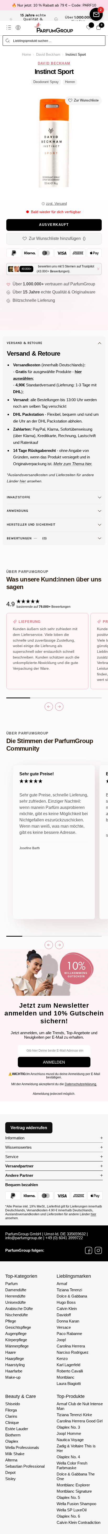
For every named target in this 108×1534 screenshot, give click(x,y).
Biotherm (13, 1435)
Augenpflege (15, 1333)
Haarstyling (15, 1365)
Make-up (12, 1377)
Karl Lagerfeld (68, 1365)
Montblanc (65, 1377)
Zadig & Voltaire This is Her (76, 1448)
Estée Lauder (16, 1429)
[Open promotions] (96, 14)
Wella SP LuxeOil (72, 1510)
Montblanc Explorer (73, 1485)
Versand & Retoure (24, 343)
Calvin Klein (67, 1308)
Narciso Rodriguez (73, 1352)
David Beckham (48, 54)
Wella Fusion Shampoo (76, 1503)
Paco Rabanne (69, 1333)
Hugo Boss (66, 1302)
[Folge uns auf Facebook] (88, 1250)
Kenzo (62, 1358)
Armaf (62, 1283)
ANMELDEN (54, 1062)
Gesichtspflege (18, 1327)
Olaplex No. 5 (68, 1497)
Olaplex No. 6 (68, 1516)
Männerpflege (17, 1346)
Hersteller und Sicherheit (31, 524)
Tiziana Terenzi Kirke (74, 1414)
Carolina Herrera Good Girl (79, 1421)
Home (26, 54)
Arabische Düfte (19, 1308)
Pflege (10, 1321)
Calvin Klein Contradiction (78, 1522)
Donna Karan (68, 1321)
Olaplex (11, 1441)
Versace (64, 1327)
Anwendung (17, 511)
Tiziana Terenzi (69, 1290)
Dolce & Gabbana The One (76, 1476)
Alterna (11, 1460)
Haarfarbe (13, 1371)
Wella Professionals (22, 1447)
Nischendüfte (16, 1315)
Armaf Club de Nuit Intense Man (80, 1406)
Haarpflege (14, 1358)
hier (93, 1214)
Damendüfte (15, 1290)
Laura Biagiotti (69, 1383)
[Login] (18, 27)
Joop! (61, 1340)
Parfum (11, 1283)
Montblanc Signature (74, 1491)
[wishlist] (88, 27)
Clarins (11, 1416)
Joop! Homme (69, 1433)
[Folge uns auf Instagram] (98, 1250)
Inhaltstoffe (18, 497)
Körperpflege (16, 1340)
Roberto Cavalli (70, 1371)
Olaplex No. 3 (68, 1427)
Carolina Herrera (71, 1346)
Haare (10, 1352)
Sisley (10, 1479)
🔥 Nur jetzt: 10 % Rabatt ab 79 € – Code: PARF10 (54, 5)
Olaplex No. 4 (68, 1457)
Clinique (12, 1422)
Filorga (11, 1410)
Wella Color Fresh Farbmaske (72, 1465)
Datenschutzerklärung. (81, 1084)
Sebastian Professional (25, 1466)
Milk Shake (14, 1454)
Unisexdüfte (15, 1302)
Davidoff (64, 1315)
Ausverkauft (54, 225)
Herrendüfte (15, 1296)
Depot (10, 1472)
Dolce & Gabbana (72, 1296)
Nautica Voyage (70, 1439)
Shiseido (12, 1404)
